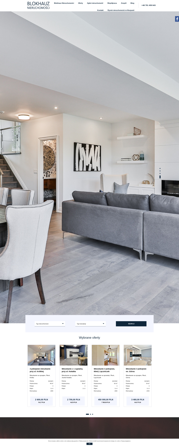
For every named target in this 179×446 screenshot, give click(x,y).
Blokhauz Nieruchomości (64, 3)
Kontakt (100, 10)
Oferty (80, 3)
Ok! (89, 443)
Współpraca (112, 3)
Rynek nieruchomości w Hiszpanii (121, 10)
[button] (160, 169)
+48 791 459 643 (149, 5)
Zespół (123, 3)
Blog (132, 3)
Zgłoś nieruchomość (95, 3)
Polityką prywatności (84, 441)
